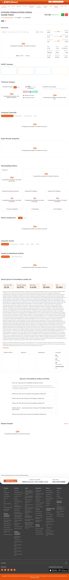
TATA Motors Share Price (18, 555)
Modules (58, 496)
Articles (58, 490)
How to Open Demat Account (29, 527)
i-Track (58, 504)
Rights (32, 244)
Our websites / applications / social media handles (61, 508)
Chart (9, 6)
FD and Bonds (7, 496)
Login (50, 1)
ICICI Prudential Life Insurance (50, 522)
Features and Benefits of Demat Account (28, 512)
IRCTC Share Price (7, 523)
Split (27, 244)
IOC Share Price (7, 527)
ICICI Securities (49, 516)
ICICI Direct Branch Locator (18, 521)
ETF (4, 500)
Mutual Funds (6, 492)
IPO (4, 505)
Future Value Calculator (38, 500)
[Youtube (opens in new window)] (14, 570)
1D (3, 32)
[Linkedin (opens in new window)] (11, 570)
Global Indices (49, 490)
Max (27, 32)
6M (13, 32)
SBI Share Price (7, 518)
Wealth (15, 498)
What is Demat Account (28, 502)
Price (37, 32)
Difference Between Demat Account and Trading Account (29, 523)
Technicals (18, 6)
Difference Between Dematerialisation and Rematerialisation (29, 498)
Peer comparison (38, 6)
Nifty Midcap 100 (49, 498)
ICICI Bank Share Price (17, 551)
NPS (5, 501)
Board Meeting (14, 244)
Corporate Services (18, 501)
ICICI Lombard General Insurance (50, 519)
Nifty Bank (48, 503)
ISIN (56, 362)
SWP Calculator (39, 511)
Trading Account (39, 532)
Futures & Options (7, 503)
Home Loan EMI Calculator (39, 518)
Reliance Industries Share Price (7, 521)
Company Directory (8, 534)
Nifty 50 (47, 505)
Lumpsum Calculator (40, 502)
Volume (28, 55)
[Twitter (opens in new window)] (8, 570)
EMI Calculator (39, 504)
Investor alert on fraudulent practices (18, 513)
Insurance (6, 498)
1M (8, 32)
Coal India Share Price (17, 548)
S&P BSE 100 (49, 494)
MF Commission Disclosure (17, 524)
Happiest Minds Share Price (17, 537)
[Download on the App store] (53, 570)
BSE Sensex (48, 496)
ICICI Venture (49, 527)
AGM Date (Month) (59, 366)
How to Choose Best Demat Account (29, 508)
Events (37, 244)
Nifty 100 (48, 501)
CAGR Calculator (39, 515)
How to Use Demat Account (29, 505)
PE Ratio (41, 32)
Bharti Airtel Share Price (18, 545)
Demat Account (39, 530)
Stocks (5, 490)
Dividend (22, 244)
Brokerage (16, 490)
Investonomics (60, 498)
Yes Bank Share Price (8, 529)
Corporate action (45, 6)
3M (11, 32)
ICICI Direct (48, 529)
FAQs (62, 6)
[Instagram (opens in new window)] (5, 570)
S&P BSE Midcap (49, 492)
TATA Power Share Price (18, 542)
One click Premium (18, 494)
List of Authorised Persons (60, 512)
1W (6, 32)
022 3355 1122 (41, 482)
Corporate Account (39, 534)
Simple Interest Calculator (39, 491)
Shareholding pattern (31, 6)
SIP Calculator (38, 513)
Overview (4, 6)
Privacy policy (17, 508)
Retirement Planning (18, 492)
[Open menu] (67, 2)
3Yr (18, 32)
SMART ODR (17, 510)
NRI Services (16, 500)
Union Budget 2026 (8, 507)
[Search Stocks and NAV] (65, 2)
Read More (6, 348)
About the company (56, 6)
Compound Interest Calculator (40, 494)
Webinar (58, 492)
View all (66, 423)
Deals (50, 6)
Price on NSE (20, 55)
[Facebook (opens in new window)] (2, 570)
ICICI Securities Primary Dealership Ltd (50, 534)
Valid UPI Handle (17, 528)
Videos (58, 494)
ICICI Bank (48, 512)
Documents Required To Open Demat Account (28, 516)
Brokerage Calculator (38, 509)
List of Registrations (18, 526)
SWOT (13, 6)
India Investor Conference (6, 510)
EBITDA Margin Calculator (39, 497)
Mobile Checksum (60, 514)
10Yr (24, 32)
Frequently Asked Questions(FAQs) (17, 516)
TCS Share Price (17, 539)
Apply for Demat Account (58, 1)
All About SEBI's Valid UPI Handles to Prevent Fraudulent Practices (29, 492)
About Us (16, 503)
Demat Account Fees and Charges (29, 520)
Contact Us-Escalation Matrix (17, 506)
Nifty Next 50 (49, 500)
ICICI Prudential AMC (49, 525)
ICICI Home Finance (50, 531)
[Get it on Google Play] (63, 570)
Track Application (60, 516)
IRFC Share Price (7, 525)
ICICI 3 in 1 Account (40, 528)
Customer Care (17, 496)
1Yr (16, 32)
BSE (56, 355)
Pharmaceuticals (9, 17)
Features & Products (18, 518)
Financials (25, 6)
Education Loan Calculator (39, 521)
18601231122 (28, 482)
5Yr (21, 32)
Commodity (6, 494)
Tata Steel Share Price (7, 532)
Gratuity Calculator (39, 506)
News (66, 6)
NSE (56, 359)
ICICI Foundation (49, 514)
